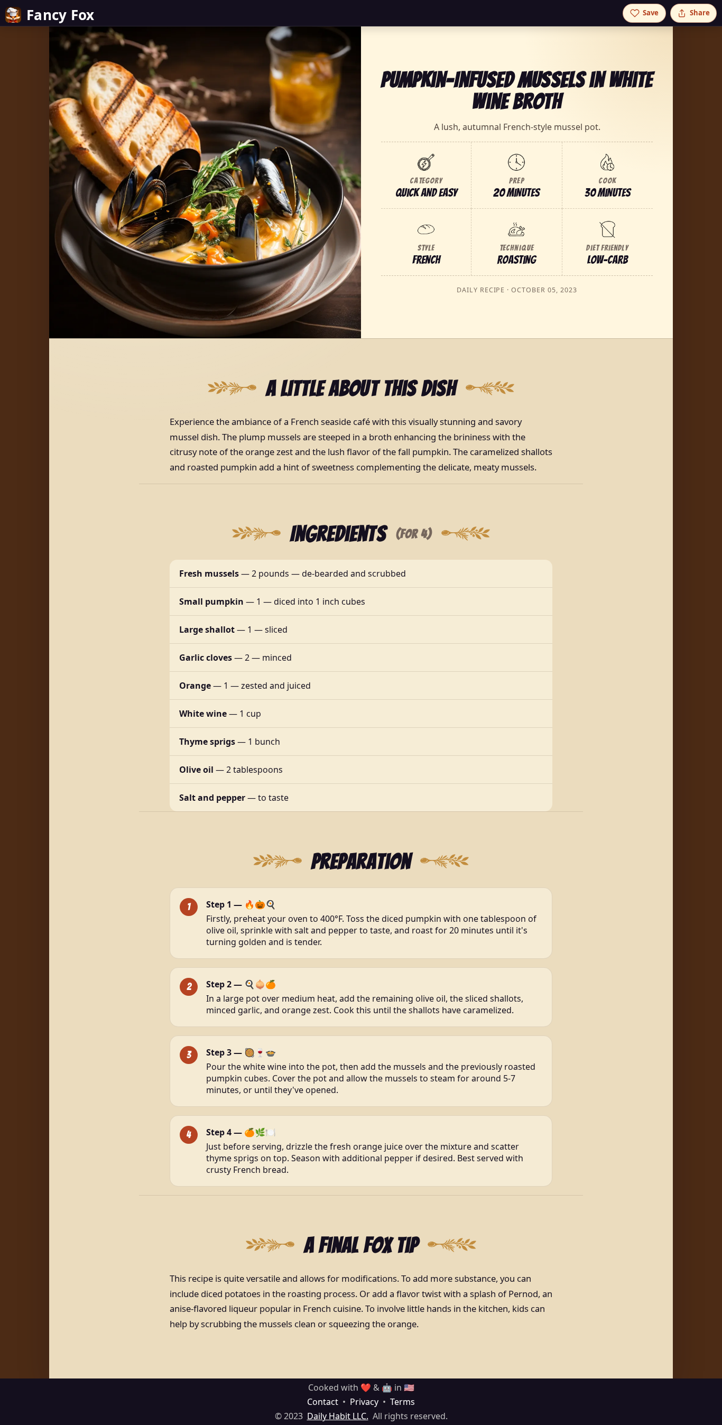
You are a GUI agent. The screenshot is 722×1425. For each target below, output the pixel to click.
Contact (322, 1402)
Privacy (364, 1402)
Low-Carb (607, 260)
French (426, 260)
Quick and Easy (426, 193)
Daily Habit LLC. (337, 1416)
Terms (402, 1402)
